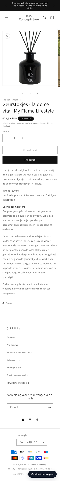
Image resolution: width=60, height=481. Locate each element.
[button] (6, 17)
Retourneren (13, 359)
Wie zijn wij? (13, 344)
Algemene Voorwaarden (19, 352)
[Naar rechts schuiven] (37, 93)
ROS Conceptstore (28, 464)
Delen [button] (9, 303)
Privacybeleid (14, 367)
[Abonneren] (49, 407)
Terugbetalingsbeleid (18, 382)
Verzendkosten (28, 123)
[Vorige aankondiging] (6, 5)
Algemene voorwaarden (24, 474)
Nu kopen (30, 159)
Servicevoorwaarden (17, 375)
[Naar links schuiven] (22, 93)
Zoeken (11, 337)
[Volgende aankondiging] (54, 5)
